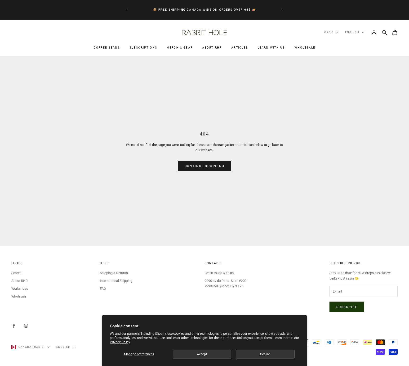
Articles (239, 48)
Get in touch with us (219, 273)
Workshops (19, 288)
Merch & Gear (180, 48)
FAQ (103, 288)
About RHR (212, 48)
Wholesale (304, 48)
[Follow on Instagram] (26, 325)
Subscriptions (143, 48)
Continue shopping (205, 166)
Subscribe (346, 307)
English (352, 32)
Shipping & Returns (114, 273)
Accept (202, 354)
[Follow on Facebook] (13, 325)
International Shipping (116, 281)
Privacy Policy (120, 342)
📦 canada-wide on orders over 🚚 (204, 9)
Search (16, 273)
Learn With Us (271, 48)
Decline (265, 354)
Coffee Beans (107, 48)
